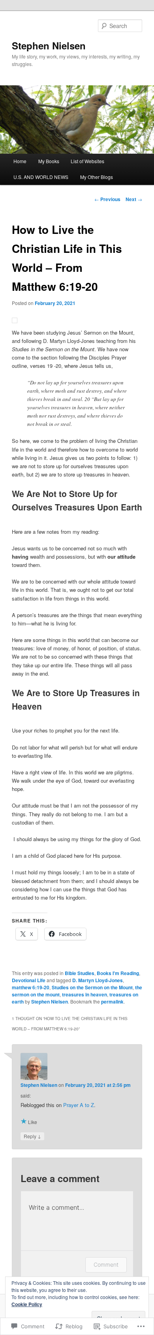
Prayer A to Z (78, 1105)
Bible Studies (79, 973)
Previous (107, 199)
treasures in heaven (84, 994)
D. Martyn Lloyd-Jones (97, 980)
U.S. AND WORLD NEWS (40, 176)
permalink (112, 1001)
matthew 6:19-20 (30, 987)
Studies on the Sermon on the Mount (92, 987)
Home (19, 161)
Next (134, 199)
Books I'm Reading (118, 973)
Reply (32, 1135)
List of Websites (87, 161)
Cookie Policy (26, 1304)
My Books (48, 161)
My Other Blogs (96, 176)
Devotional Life (28, 980)
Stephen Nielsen (49, 45)
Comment (106, 1264)
